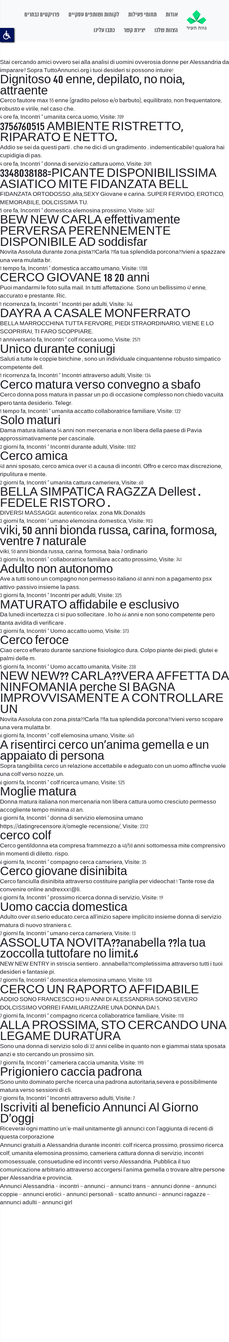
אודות (172, 14)
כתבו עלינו (104, 30)
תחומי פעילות (142, 14)
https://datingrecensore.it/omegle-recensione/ (60, 826)
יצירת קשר (134, 30)
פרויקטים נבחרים (41, 14)
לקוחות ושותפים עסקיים (93, 14)
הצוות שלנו (166, 30)
